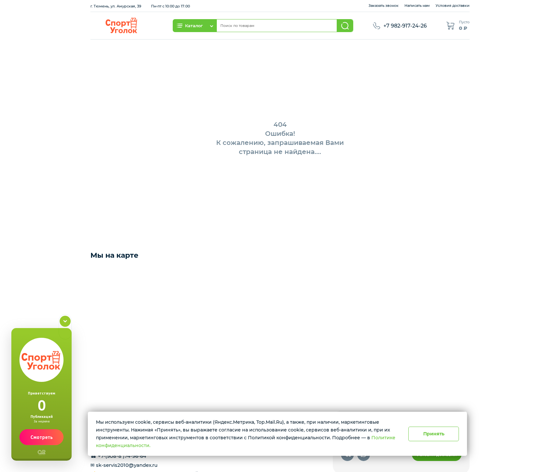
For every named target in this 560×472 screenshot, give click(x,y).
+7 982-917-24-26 (405, 26)
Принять (433, 434)
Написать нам (417, 5)
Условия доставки (453, 5)
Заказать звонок (383, 5)
